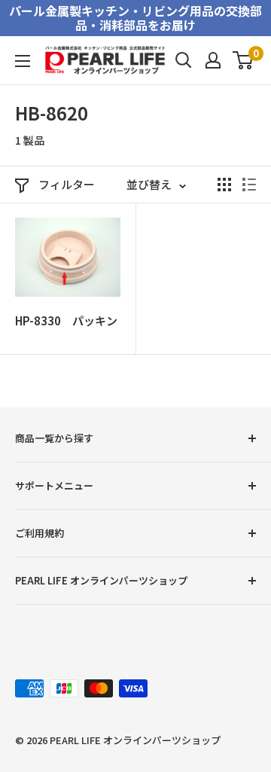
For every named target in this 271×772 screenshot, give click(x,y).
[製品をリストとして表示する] (249, 184)
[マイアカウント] (213, 60)
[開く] (183, 60)
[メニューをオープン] (22, 61)
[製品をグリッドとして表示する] (224, 184)
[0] (243, 60)
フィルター (66, 184)
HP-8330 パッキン (66, 320)
